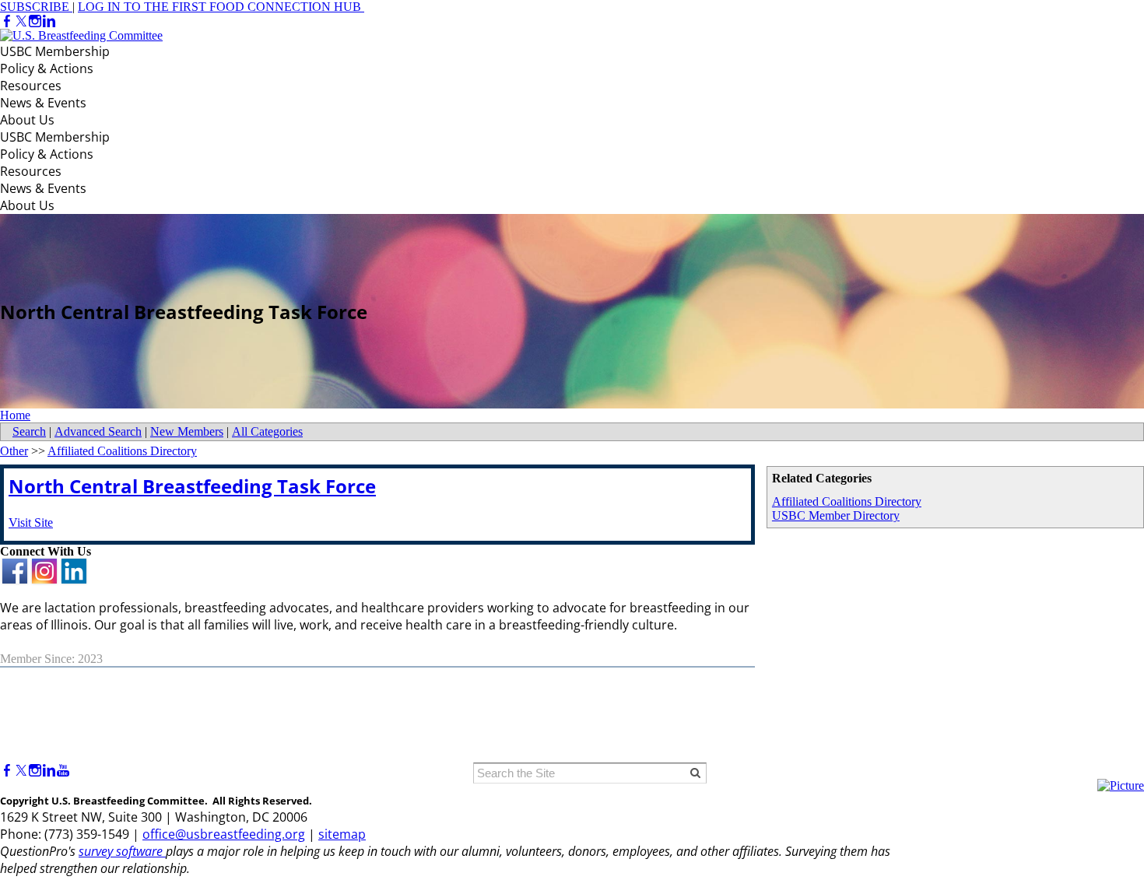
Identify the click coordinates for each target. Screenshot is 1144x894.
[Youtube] (63, 770)
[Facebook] (7, 21)
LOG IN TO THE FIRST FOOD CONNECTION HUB (219, 6)
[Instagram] (35, 21)
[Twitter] (21, 21)
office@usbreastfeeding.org (223, 834)
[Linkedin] (49, 21)
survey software (122, 851)
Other (14, 451)
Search (29, 431)
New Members (186, 431)
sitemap (342, 834)
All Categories (267, 431)
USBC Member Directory (836, 515)
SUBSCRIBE (36, 6)
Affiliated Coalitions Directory (846, 501)
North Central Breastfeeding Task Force (192, 486)
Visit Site (31, 522)
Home (15, 415)
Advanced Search (98, 431)
